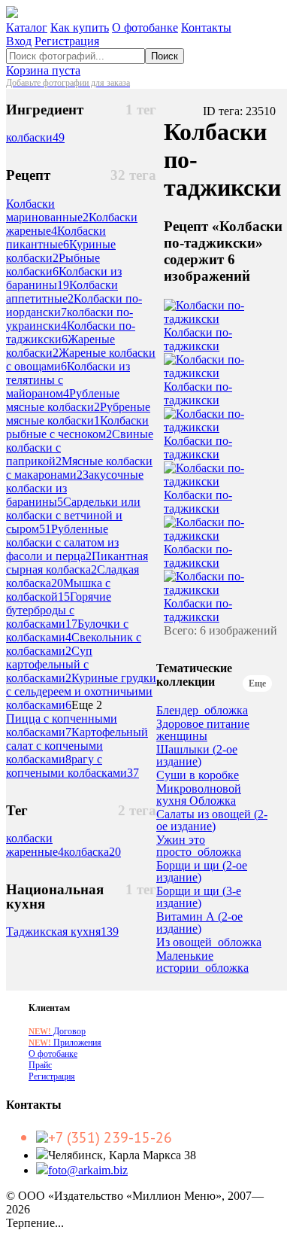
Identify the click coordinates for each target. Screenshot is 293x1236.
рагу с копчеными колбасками (72, 766)
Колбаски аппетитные (62, 292)
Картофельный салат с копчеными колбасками (77, 746)
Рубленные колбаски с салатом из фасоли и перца (62, 542)
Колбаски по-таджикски (198, 339)
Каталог (26, 27)
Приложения (65, 1042)
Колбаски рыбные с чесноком (77, 427)
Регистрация (67, 41)
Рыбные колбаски (53, 264)
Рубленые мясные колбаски (62, 400)
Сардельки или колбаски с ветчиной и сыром (73, 515)
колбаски (35, 137)
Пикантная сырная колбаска (77, 563)
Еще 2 (86, 705)
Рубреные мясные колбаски (78, 413)
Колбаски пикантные (56, 237)
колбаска (92, 851)
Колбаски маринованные (47, 210)
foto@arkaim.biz (88, 1170)
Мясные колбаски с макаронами (79, 468)
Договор (57, 1031)
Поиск (164, 56)
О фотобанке (145, 27)
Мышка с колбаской (58, 590)
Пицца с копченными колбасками (61, 725)
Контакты (206, 27)
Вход (19, 41)
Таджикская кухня (62, 931)
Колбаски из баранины (64, 278)
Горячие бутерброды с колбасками (58, 610)
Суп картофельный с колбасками (49, 664)
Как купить (79, 27)
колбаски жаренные (35, 845)
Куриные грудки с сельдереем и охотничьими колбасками (81, 691)
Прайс (40, 1065)
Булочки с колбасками (67, 630)
